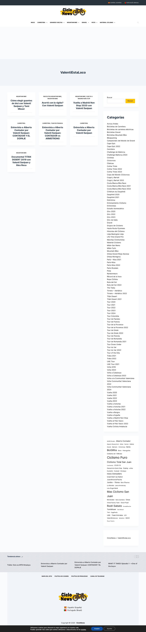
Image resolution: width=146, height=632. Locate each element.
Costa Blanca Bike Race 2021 (119, 186)
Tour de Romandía (114, 339)
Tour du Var (111, 347)
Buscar (109, 97)
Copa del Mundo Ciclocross (118, 175)
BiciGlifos (112, 450)
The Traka (111, 288)
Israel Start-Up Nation (115, 477)
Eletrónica (111, 200)
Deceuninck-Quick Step (114, 468)
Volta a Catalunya (114, 373)
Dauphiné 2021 (113, 197)
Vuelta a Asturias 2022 (116, 409)
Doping (125, 468)
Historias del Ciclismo (116, 231)
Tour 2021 (111, 305)
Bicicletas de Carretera (116, 126)
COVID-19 (117, 465)
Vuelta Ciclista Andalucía (117, 426)
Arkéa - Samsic (124, 444)
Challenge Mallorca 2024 (117, 155)
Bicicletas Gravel (113, 132)
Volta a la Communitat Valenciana (120, 378)
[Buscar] (138, 22)
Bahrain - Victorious (118, 447)
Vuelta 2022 (112, 398)
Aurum (109, 447)
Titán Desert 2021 (114, 299)
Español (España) (116, 2)
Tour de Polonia (113, 336)
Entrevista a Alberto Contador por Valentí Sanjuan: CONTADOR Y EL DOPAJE (21, 133)
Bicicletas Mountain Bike (52, 96)
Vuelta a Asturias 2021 (116, 407)
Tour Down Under (114, 344)
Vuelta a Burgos (113, 412)
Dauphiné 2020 (113, 194)
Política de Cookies (62, 576)
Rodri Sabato (114, 505)
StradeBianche (127, 506)
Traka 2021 (111, 356)
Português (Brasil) (132, 2)
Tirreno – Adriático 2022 (117, 293)
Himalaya (123, 471)
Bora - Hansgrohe (124, 450)
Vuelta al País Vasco (115, 421)
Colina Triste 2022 (114, 169)
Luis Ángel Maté (112, 488)
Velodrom (121, 518)
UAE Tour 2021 (113, 364)
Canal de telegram (97, 576)
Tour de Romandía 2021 (116, 341)
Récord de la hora (114, 276)
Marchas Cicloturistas (116, 240)
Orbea (128, 500)
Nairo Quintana (120, 500)
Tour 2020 (111, 302)
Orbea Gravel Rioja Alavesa (118, 254)
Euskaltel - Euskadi (113, 471)
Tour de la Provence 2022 (117, 327)
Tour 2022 (111, 308)
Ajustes (109, 629)
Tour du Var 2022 (114, 350)
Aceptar (97, 629)
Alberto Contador (123, 441)
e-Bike (131, 468)
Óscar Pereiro (110, 521)
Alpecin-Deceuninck (113, 444)
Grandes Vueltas (56, 22)
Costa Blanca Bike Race (116, 183)
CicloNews (111, 538)
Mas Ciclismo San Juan (118, 494)
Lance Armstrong (120, 485)
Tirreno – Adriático (114, 291)
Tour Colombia (113, 316)
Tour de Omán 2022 (115, 333)
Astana (132, 444)
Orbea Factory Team (113, 502)
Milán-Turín (111, 248)
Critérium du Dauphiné (116, 192)
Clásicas (110, 163)
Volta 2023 (111, 370)
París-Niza (111, 262)
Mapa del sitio (47, 576)
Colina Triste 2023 (114, 172)
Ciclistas (110, 158)
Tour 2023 (111, 310)
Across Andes (112, 124)
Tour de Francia (57, 123)
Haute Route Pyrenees (116, 228)
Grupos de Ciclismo (115, 225)
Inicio (33, 22)
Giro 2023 (111, 217)
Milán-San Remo (113, 245)
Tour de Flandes (113, 319)
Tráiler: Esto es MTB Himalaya (18, 565)
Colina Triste (112, 166)
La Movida (110, 485)
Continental (110, 465)
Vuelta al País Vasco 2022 (117, 424)
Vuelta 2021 (112, 395)
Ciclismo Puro (117, 457)
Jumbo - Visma (113, 482)
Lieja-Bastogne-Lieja (115, 234)
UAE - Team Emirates (115, 515)
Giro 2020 (111, 211)
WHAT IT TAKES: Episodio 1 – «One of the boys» (122, 565)
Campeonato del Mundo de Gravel (121, 141)
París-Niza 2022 (113, 265)
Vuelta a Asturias (114, 404)
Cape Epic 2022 (113, 146)
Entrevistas (111, 206)
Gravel (84, 22)
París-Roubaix (112, 268)
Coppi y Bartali (113, 177)
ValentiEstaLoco (112, 518)
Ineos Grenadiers (114, 474)
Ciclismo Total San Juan (119, 462)
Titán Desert (112, 296)
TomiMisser (111, 509)
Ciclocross (111, 160)
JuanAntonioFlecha (114, 480)
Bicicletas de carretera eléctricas (120, 129)
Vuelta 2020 (112, 392)
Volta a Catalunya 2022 (116, 375)
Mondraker (110, 500)
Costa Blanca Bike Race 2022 (119, 189)
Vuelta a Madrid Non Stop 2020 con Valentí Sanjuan (84, 105)
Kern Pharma (125, 482)
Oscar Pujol (124, 502)
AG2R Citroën (111, 441)
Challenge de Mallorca (116, 152)
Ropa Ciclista (112, 279)
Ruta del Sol (112, 282)
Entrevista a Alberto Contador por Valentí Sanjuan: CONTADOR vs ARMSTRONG (52, 133)
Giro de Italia (112, 220)
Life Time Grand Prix (115, 237)
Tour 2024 (111, 313)
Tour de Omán (112, 330)
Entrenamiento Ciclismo (116, 203)
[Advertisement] (73, 43)
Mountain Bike (72, 22)
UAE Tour (111, 361)
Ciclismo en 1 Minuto (114, 454)
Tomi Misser (120, 509)
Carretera (41, 22)
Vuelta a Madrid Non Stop (117, 418)
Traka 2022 (111, 358)
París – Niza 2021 (114, 259)
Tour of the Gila (113, 353)
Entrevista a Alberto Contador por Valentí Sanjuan (84, 130)
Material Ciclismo (106, 22)
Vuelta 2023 (112, 401)
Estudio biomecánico (115, 208)
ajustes (83, 630)
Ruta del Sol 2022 (114, 285)
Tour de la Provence (115, 324)
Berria (128, 447)
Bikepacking (112, 138)
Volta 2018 (111, 367)
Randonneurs (112, 274)
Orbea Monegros (114, 257)
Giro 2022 (111, 214)
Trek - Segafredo (112, 512)
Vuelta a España (113, 415)
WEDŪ (127, 518)
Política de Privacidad (79, 576)
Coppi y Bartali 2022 (115, 180)
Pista (93, 22)
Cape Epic (111, 143)
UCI (125, 515)
